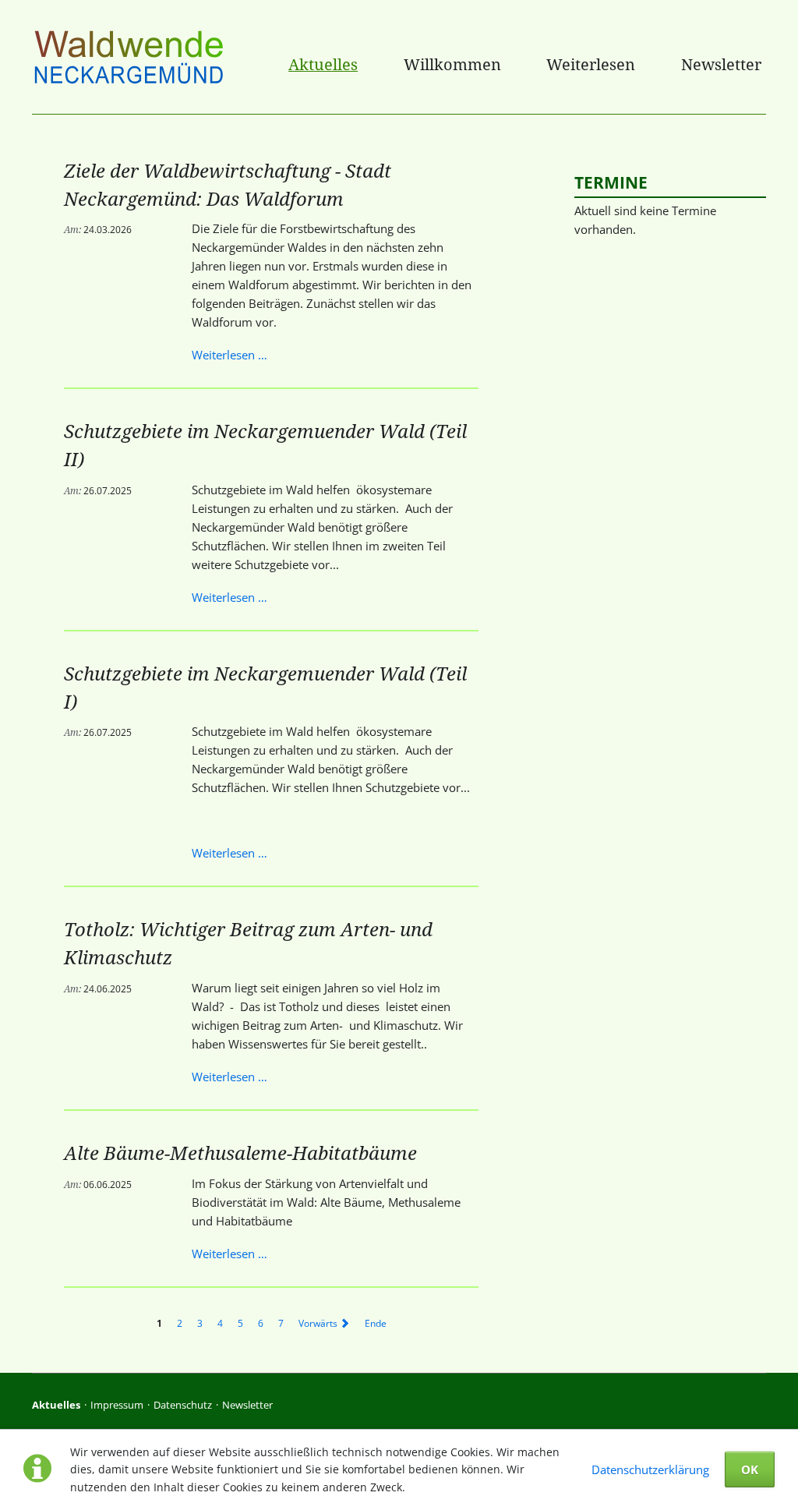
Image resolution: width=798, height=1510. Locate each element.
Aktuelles (323, 64)
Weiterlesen (590, 64)
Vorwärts (317, 1323)
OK (749, 1469)
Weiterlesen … (229, 354)
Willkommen (452, 64)
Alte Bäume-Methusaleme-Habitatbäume (240, 1152)
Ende (376, 1323)
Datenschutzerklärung (650, 1469)
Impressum (116, 1405)
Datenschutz (183, 1405)
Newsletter (721, 64)
